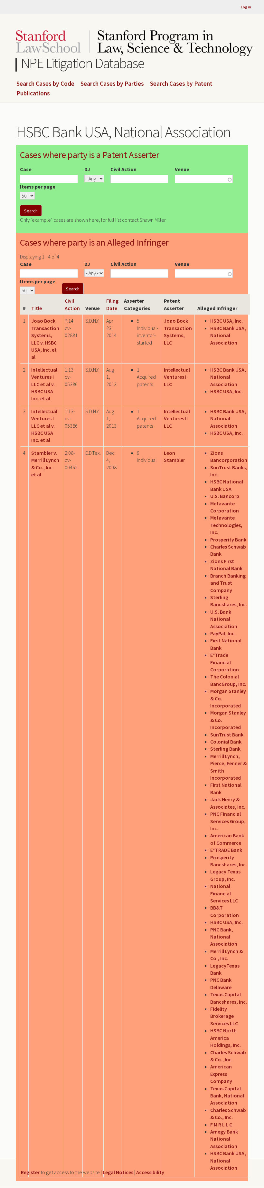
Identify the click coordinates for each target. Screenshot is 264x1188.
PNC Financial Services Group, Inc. (228, 821)
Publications (33, 93)
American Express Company (221, 1073)
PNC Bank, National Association (223, 936)
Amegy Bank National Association (224, 1138)
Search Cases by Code (45, 83)
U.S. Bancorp (224, 496)
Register (30, 1172)
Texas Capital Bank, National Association (227, 1095)
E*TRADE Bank (226, 850)
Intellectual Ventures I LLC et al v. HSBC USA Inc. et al (44, 384)
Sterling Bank (225, 748)
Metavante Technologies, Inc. (226, 524)
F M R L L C (221, 1124)
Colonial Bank (225, 741)
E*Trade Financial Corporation (224, 662)
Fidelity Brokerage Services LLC (224, 1016)
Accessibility (150, 1172)
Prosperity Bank (228, 539)
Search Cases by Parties (112, 83)
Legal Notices (118, 1172)
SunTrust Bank (226, 734)
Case (26, 169)
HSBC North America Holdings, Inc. (225, 1037)
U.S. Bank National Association (223, 619)
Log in (246, 7)
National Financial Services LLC (224, 893)
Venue (182, 169)
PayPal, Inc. (223, 633)
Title (36, 308)
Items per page (37, 186)
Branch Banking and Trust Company (228, 582)
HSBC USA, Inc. (226, 320)
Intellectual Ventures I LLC (177, 376)
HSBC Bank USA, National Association (228, 335)
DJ (87, 169)
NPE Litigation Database (82, 63)
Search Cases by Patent (181, 83)
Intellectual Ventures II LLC (177, 418)
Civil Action (123, 169)
